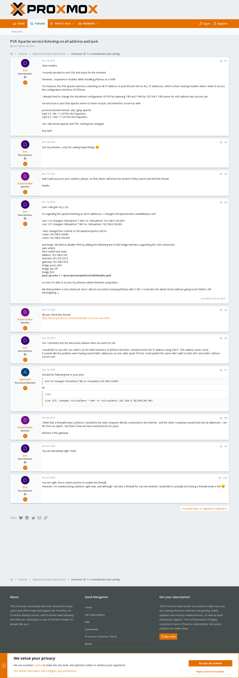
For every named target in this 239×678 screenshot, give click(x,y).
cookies (37, 665)
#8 (225, 417)
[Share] (221, 61)
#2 (225, 142)
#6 (225, 338)
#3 (225, 173)
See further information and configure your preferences (45, 671)
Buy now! (169, 636)
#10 (225, 477)
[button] (73, 24)
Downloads (91, 629)
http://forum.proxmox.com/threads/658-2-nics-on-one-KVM (75, 318)
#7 (225, 370)
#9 (225, 446)
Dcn (15, 46)
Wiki (87, 622)
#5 (225, 310)
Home (88, 607)
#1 (225, 60)
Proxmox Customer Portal (101, 636)
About (88, 643)
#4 (225, 202)
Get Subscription (95, 614)
